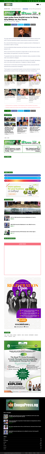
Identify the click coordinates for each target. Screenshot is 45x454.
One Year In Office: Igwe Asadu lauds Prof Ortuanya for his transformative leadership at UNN (23, 8)
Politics (5, 445)
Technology (10, 336)
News (18, 21)
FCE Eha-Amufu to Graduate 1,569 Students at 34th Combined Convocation (21, 105)
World (14, 336)
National (6, 336)
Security (5, 447)
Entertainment (6, 440)
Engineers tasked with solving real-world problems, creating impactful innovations (23, 107)
